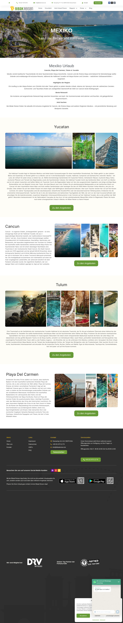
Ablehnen (97, 615)
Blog (90, 8)
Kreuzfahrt (48, 8)
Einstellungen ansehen (112, 615)
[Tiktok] (114, 3)
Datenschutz (95, 619)
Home (40, 8)
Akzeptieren (83, 615)
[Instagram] (112, 3)
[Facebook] (109, 3)
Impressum (102, 619)
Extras (82, 8)
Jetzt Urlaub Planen (60, 8)
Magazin (72, 8)
